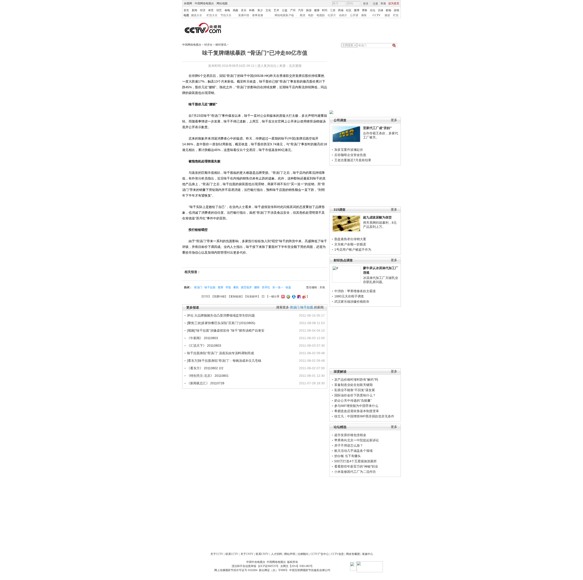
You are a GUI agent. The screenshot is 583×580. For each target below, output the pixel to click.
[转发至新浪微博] (303, 296)
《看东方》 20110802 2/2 (205, 368)
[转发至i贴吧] (298, 296)
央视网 (188, 3)
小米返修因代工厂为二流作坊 (355, 471)
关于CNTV (246, 554)
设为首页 (393, 3)
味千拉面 (210, 287)
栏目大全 (212, 15)
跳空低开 (246, 287)
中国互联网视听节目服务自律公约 (309, 570)
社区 (348, 10)
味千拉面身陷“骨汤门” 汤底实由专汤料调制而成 (220, 353)
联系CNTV (262, 554)
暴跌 (236, 287)
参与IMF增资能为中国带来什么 (356, 406)
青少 (260, 10)
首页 (186, 10)
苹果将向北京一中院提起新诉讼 (356, 440)
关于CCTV (216, 554)
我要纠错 (219, 296)
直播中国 (243, 15)
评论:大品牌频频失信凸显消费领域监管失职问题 (221, 315)
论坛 (372, 10)
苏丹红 (266, 287)
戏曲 (235, 10)
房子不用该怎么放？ (348, 445)
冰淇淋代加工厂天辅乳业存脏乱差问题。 (380, 280)
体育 (211, 10)
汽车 (301, 10)
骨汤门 (198, 287)
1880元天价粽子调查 (349, 296)
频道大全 (196, 15)
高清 (302, 15)
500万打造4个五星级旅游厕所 (355, 461)
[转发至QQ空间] (287, 296)
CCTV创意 (337, 554)
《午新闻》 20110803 (202, 338)
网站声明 (289, 554)
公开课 (354, 15)
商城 (340, 10)
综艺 (219, 10)
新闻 (194, 10)
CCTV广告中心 (320, 554)
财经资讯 (220, 44)
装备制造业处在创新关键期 (353, 385)
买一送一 (277, 287)
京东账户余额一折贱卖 (350, 244)
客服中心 (367, 554)
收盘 (288, 287)
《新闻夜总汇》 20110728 (205, 383)
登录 (365, 3)
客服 (383, 3)
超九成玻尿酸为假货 (377, 217)
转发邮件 (252, 296)
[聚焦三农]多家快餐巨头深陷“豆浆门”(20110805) (221, 323)
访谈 (380, 10)
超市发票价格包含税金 (350, 435)
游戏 (396, 10)
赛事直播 (257, 15)
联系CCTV (231, 554)
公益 (284, 10)
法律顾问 (302, 554)
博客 (364, 10)
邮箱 (388, 10)
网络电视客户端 (284, 15)
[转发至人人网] (293, 296)
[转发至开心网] (282, 296)
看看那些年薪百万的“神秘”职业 (356, 466)
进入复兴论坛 (266, 66)
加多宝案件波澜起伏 (348, 149)
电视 (186, 15)
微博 (356, 10)
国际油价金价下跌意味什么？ (355, 395)
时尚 (324, 10)
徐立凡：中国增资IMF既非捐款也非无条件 (364, 416)
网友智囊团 (353, 554)
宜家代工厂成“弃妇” (377, 128)
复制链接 (235, 296)
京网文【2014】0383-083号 (296, 566)
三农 (332, 10)
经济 (202, 10)
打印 (205, 296)
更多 (394, 120)
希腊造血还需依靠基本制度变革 (356, 411)
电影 (311, 15)
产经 (293, 10)
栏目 (396, 15)
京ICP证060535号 (268, 566)
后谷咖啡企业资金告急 (350, 155)
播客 (364, 15)
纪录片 (332, 15)
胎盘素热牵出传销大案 (350, 239)
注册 (375, 3)
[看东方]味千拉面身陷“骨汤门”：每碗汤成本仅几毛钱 (224, 360)
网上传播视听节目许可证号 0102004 (235, 570)
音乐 (243, 10)
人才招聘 (276, 554)
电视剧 (321, 15)
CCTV (377, 15)
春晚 (227, 10)
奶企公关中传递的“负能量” (353, 400)
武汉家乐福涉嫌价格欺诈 (351, 301)
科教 (252, 10)
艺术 (276, 10)
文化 (268, 10)
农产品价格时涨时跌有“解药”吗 (356, 379)
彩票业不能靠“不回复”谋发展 (354, 390)
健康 (317, 10)
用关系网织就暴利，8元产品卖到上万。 (380, 225)
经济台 (208, 44)
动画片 (343, 15)
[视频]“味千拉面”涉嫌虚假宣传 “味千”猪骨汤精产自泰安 (225, 330)
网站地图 (222, 3)
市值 (228, 287)
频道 (387, 15)
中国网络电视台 (204, 3)
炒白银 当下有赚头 (347, 456)
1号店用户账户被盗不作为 (352, 249)
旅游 (309, 10)
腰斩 (257, 287)
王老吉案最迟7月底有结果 (352, 160)
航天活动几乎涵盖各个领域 (353, 451)
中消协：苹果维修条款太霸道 (355, 291)
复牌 (220, 287)
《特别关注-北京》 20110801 (208, 375)
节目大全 (225, 15)
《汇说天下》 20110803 (204, 345)
